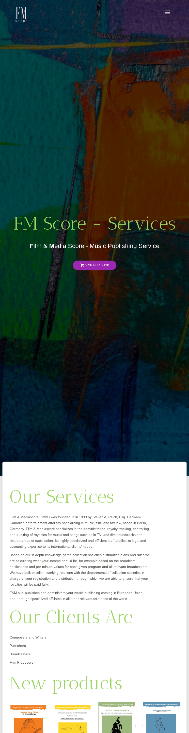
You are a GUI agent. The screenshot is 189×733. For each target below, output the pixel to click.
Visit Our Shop (94, 265)
